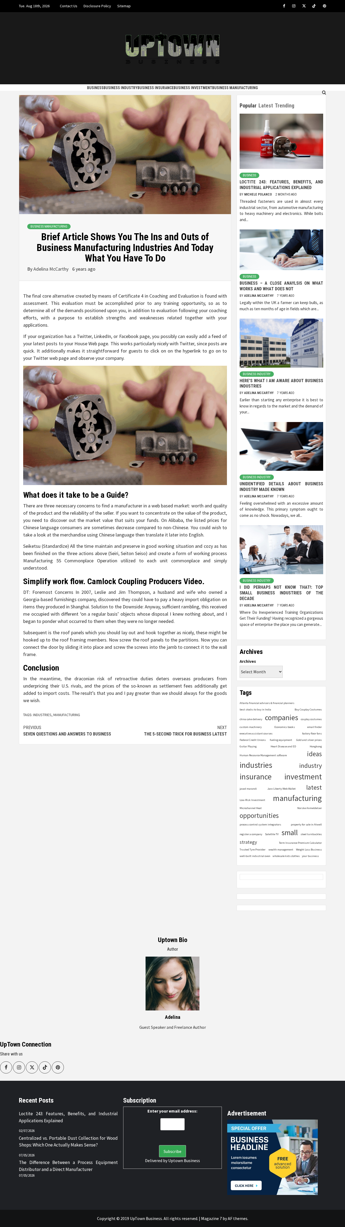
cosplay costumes (311, 719)
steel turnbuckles (311, 834)
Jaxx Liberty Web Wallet (281, 788)
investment (303, 777)
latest (314, 787)
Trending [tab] (284, 105)
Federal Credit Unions (253, 740)
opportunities (259, 815)
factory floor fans (312, 733)
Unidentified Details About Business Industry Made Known (281, 486)
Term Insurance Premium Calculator (300, 843)
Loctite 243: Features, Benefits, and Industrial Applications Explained (281, 184)
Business (95, 88)
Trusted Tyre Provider (252, 849)
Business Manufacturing (235, 88)
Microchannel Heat (251, 808)
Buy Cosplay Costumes (308, 709)
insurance (256, 777)
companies (281, 717)
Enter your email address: (172, 1111)
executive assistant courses (256, 733)
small (289, 832)
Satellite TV (271, 834)
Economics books (284, 727)
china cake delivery (251, 719)
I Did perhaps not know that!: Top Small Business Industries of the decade (281, 593)
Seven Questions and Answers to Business (67, 731)
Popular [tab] (248, 105)
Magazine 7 (211, 1218)
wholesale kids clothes (286, 856)
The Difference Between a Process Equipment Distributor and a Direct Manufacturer (68, 1165)
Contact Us (68, 6)
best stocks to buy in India (255, 709)
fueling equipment (281, 740)
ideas (314, 754)
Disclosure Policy (97, 6)
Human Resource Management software (263, 755)
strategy (248, 842)
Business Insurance (155, 88)
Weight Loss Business (309, 849)
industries (42, 714)
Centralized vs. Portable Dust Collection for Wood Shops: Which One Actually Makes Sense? (68, 1141)
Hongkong (316, 746)
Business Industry (120, 88)
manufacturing (66, 714)
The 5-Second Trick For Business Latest (185, 731)
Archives (248, 661)
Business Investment (193, 88)
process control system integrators (260, 824)
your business (310, 856)
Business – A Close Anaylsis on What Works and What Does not (281, 286)
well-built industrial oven (255, 856)
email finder (314, 727)
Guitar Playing (248, 746)
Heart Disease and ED (283, 746)
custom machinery (251, 727)
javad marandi (248, 788)
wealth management (280, 849)
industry (310, 765)
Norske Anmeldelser (309, 808)
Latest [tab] (265, 105)
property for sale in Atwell (306, 824)
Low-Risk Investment (252, 800)
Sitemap (124, 6)
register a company (251, 834)
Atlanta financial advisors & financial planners (267, 703)
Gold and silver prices (309, 740)
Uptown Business (184, 1160)
